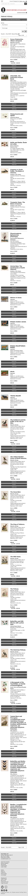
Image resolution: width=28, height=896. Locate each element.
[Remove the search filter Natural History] (18, 33)
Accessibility (3, 875)
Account (11, 1)
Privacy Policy (4, 873)
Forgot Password (4, 883)
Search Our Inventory (5, 861)
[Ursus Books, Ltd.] (14, 10)
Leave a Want (3, 866)
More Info (19, 65)
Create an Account (4, 881)
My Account (3, 880)
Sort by (2, 22)
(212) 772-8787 (7, 857)
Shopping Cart (16, 1)
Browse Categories (4, 863)
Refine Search (23, 1)
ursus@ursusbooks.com (6, 858)
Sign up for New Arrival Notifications (13, 19)
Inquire (19, 68)
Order (13, 70)
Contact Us (3, 872)
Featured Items (4, 865)
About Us (3, 871)
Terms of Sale (4, 879)
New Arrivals (3, 864)
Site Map (21, 892)
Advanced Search (21, 12)
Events (2, 869)
